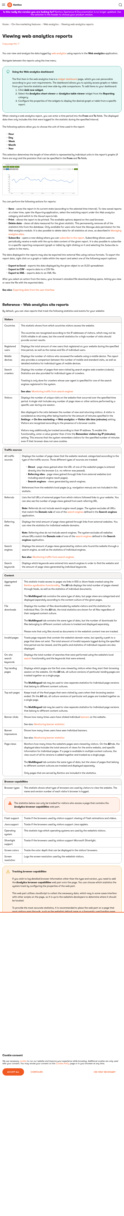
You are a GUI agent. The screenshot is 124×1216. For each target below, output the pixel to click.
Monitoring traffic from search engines (52, 391)
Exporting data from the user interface (33, 290)
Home (5, 24)
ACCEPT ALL (13, 1072)
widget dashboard (67, 79)
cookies (23, 1061)
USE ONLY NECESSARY (105, 1072)
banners (85, 717)
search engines (75, 512)
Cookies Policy (63, 1063)
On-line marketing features (26, 24)
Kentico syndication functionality (42, 585)
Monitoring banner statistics (49, 724)
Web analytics (51, 24)
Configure (37, 1072)
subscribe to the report (72, 238)
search (27, 658)
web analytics (58, 53)
